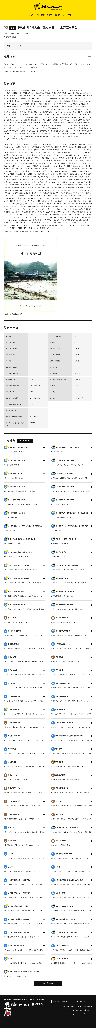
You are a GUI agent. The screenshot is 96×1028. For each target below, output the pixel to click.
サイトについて (69, 1006)
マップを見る (26, 440)
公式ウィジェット (83, 1001)
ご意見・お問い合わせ (84, 1006)
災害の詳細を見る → (11, 37)
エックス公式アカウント (62, 1001)
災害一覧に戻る (48, 983)
